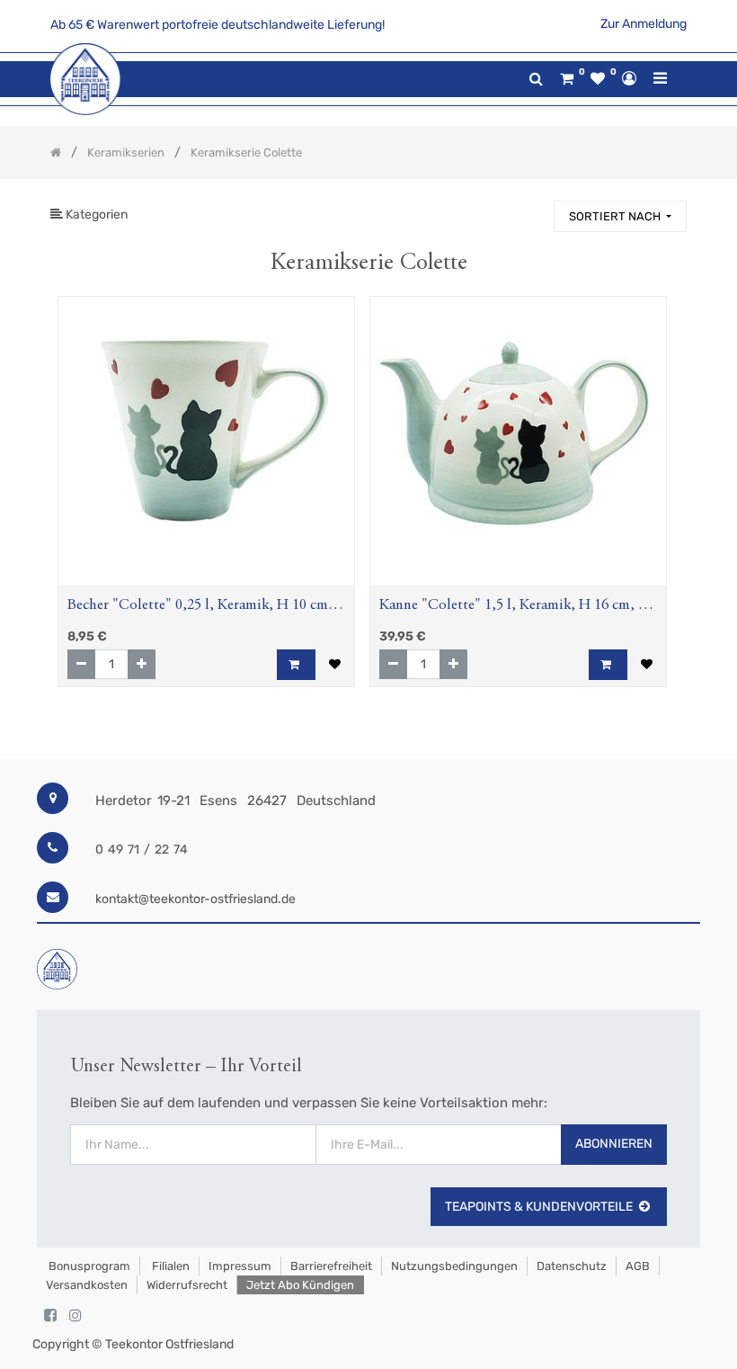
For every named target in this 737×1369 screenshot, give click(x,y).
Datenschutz (572, 1266)
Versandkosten (87, 1285)
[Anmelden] (629, 78)
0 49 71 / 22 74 (141, 849)
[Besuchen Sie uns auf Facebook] (50, 1316)
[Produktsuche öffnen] (536, 78)
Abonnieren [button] (614, 1143)
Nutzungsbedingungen (454, 1266)
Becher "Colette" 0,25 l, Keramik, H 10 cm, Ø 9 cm (200, 607)
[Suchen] (532, 208)
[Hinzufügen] (141, 664)
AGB (638, 1266)
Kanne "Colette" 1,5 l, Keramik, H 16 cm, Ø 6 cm (514, 607)
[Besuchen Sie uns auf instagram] (75, 1316)
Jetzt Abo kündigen (300, 1285)
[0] (566, 79)
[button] (620, 216)
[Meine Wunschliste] (597, 79)
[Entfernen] (81, 664)
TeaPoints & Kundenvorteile (539, 1206)
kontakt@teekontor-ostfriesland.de (195, 899)
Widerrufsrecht (187, 1285)
